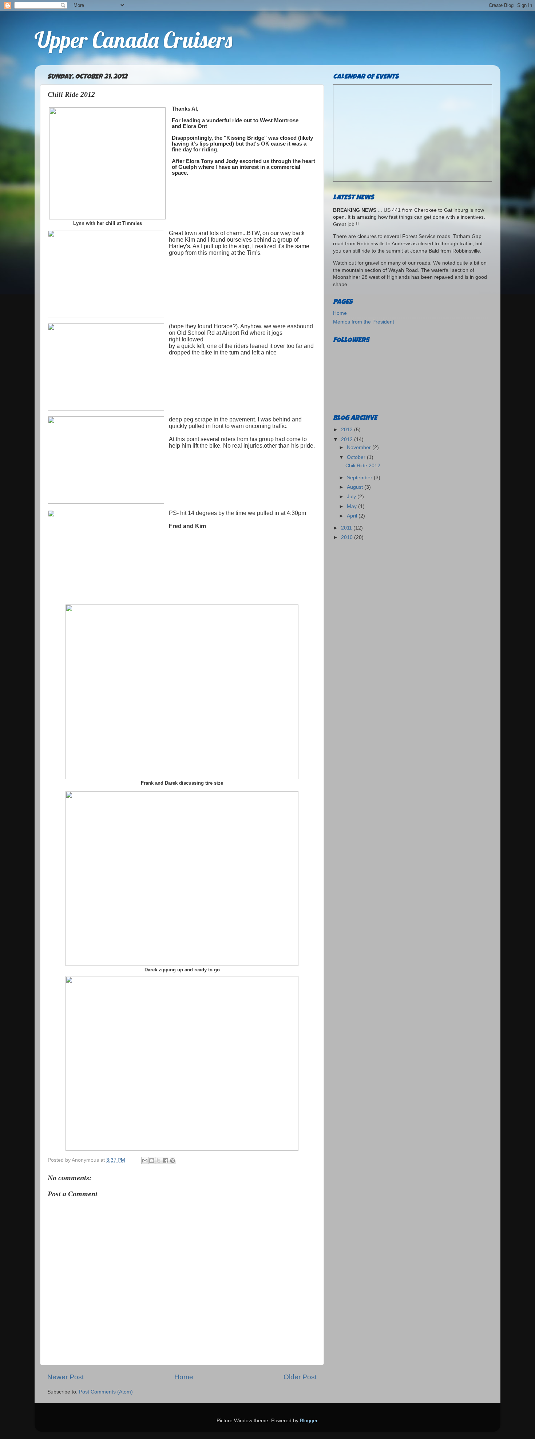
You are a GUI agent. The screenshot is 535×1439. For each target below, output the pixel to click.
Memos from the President (363, 322)
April (352, 516)
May (352, 506)
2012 (347, 439)
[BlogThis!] (151, 1160)
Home (183, 1377)
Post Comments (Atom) (106, 1392)
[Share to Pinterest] (172, 1160)
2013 (347, 429)
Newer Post (65, 1377)
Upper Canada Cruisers (133, 39)
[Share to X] (158, 1160)
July (352, 496)
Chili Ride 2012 (362, 465)
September (360, 477)
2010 (347, 537)
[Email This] (144, 1160)
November (359, 447)
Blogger (308, 1420)
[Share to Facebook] (165, 1160)
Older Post (300, 1377)
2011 (347, 528)
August (355, 487)
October (357, 457)
